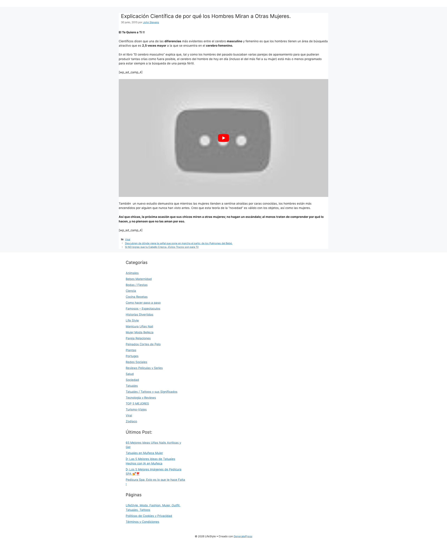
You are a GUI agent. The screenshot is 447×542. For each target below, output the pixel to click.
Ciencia (131, 291)
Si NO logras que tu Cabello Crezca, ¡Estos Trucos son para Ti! (162, 246)
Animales (132, 273)
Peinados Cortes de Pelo (143, 344)
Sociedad (132, 380)
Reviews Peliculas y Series (144, 368)
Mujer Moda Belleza (139, 332)
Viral (127, 239)
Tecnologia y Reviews (141, 397)
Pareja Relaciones (138, 338)
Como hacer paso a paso (143, 302)
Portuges (132, 356)
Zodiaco (131, 421)
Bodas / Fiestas (137, 285)
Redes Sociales (136, 362)
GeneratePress (243, 536)
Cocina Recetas (137, 296)
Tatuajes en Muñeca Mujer (144, 453)
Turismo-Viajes (136, 409)
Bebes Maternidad (139, 279)
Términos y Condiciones (142, 521)
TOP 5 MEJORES (137, 403)
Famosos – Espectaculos (143, 308)
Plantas (131, 350)
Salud (130, 374)
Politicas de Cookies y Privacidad (149, 516)
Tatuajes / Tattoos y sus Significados (151, 391)
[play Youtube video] (223, 138)
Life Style (132, 320)
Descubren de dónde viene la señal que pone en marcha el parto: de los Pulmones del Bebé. (178, 243)
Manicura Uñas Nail (139, 326)
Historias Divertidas (139, 314)
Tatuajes (132, 386)
